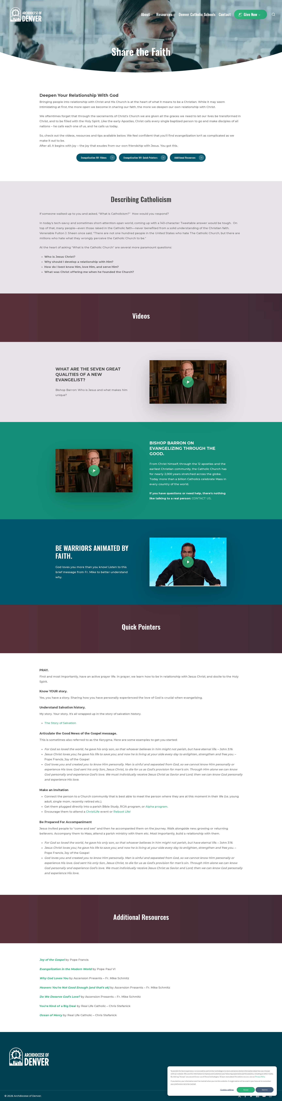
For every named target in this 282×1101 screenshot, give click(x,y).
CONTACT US (201, 498)
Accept (245, 1090)
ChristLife (93, 811)
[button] (96, 158)
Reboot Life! (122, 811)
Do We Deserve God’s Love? (59, 996)
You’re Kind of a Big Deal (57, 1006)
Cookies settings (227, 1090)
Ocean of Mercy (50, 1015)
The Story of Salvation (60, 723)
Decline (264, 1090)
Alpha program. (157, 806)
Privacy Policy (260, 1077)
